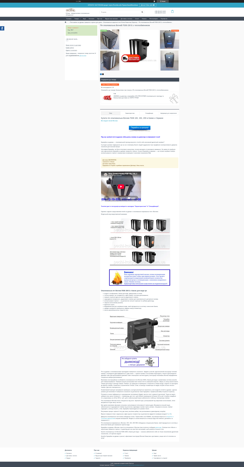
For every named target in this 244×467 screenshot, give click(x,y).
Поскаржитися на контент (122, 465)
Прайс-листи (157, 455)
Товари (76, 18)
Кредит (68, 458)
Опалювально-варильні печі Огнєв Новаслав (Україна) (120, 22)
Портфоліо (164, 18)
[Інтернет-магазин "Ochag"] (70, 10)
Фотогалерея (153, 18)
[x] (103, 74)
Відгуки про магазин (111, 18)
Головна (68, 18)
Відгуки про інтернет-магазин (104, 455)
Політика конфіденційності (137, 465)
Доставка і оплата (71, 455)
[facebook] (101, 74)
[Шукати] (142, 12)
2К (170, 414)
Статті (137, 18)
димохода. (158, 427)
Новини (144, 18)
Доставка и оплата (126, 18)
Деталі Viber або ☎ (148, 5)
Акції (84, 18)
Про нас (99, 18)
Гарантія (98, 458)
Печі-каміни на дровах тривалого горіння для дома (86, 22)
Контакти (91, 18)
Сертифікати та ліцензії (160, 458)
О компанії (99, 453)
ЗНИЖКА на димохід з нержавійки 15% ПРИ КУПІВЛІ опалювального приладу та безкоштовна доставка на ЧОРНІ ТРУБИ (139, 97)
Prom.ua (131, 463)
